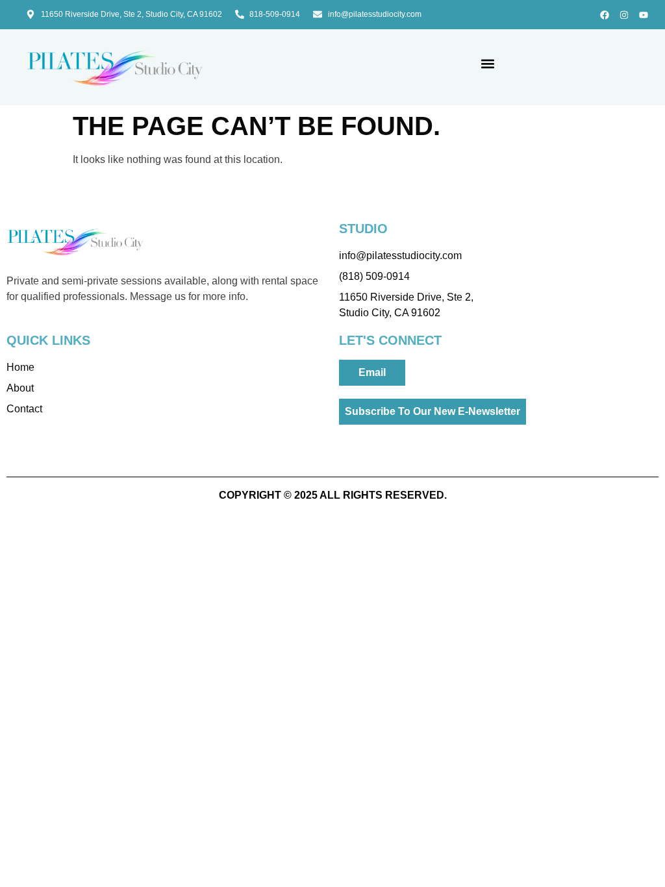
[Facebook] (604, 14)
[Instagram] (624, 14)
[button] (488, 64)
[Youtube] (644, 14)
